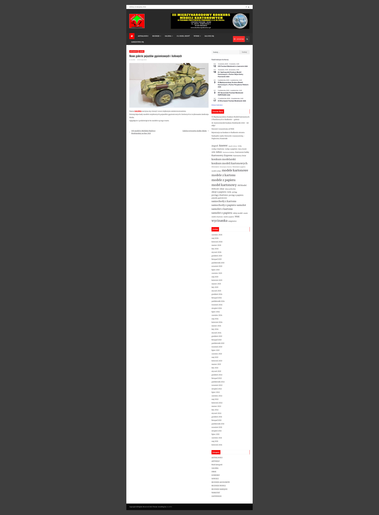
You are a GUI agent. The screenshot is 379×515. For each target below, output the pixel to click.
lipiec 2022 (216, 392)
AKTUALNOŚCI (143, 36)
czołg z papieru (231, 149)
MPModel (242, 185)
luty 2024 (215, 329)
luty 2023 (215, 368)
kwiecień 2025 (217, 280)
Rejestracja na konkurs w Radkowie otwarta (228, 132)
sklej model (238, 213)
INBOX (214, 472)
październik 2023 (218, 343)
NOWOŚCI (215, 479)
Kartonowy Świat (239, 156)
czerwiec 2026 (217, 235)
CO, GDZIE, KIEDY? (183, 36)
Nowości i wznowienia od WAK (223, 129)
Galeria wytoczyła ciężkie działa (194, 131)
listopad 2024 (217, 298)
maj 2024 (215, 319)
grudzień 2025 (217, 256)
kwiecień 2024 (217, 322)
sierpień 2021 (216, 431)
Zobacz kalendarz (217, 105)
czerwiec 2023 (217, 354)
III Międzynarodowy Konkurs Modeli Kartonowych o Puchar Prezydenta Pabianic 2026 (233, 84)
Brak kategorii (217, 465)
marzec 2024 (216, 326)
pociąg (234, 192)
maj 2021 (215, 441)
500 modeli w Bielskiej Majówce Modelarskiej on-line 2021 (143, 132)
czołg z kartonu (218, 149)
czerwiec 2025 (217, 273)
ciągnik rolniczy (232, 146)
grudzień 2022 (217, 375)
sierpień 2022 (217, 389)
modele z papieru (223, 180)
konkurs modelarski (224, 159)
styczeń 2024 (216, 333)
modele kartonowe (235, 170)
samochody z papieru (224, 205)
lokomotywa (215, 167)
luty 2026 (215, 249)
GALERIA (141, 51)
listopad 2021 (216, 420)
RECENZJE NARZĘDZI (219, 489)
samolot (241, 205)
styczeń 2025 (216, 291)
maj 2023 (215, 357)
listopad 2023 (216, 340)
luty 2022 (215, 410)
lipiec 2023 (216, 350)
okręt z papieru (219, 192)
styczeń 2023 (216, 371)
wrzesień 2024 (217, 305)
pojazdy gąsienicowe (219, 198)
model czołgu (216, 171)
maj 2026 (215, 238)
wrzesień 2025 (217, 266)
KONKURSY (216, 475)
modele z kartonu (223, 175)
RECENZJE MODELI (219, 486)
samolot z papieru (222, 212)
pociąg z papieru (236, 195)
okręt (222, 189)
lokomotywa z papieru (239, 167)
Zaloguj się (209, 36)
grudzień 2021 (217, 417)
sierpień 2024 (217, 308)
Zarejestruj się (137, 42)
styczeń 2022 (216, 413)
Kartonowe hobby (242, 152)
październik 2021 (218, 424)
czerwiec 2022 (217, 396)
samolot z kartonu (222, 208)
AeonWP (169, 507)
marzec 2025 (216, 284)
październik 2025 (218, 263)
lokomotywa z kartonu (226, 167)
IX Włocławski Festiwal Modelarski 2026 (232, 101)
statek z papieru (229, 217)
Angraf (215, 146)
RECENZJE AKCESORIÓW (221, 482)
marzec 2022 (216, 406)
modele (133, 59)
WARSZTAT (216, 493)
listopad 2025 (217, 259)
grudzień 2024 (217, 294)
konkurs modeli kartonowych (229, 163)
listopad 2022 (217, 378)
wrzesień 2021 (217, 427)
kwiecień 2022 (217, 403)
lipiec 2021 (215, 434)
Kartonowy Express (222, 155)
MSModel (215, 189)
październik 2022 (218, 382)
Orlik (229, 192)
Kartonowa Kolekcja (228, 152)
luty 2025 (215, 287)
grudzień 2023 (217, 336)
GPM (213, 152)
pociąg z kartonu (220, 195)
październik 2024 (218, 301)
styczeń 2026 (216, 252)
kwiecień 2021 (217, 445)
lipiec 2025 (216, 270)
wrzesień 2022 (217, 385)
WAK (237, 216)
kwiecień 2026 (217, 242)
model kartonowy (224, 185)
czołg (240, 146)
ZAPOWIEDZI (216, 496)
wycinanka (219, 220)
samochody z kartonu (224, 201)
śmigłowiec (232, 221)
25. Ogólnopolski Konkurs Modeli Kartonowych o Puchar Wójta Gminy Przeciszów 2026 (230, 74)
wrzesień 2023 (217, 347)
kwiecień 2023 (217, 361)
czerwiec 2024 (217, 315)
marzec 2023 (216, 364)
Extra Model (242, 149)
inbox (219, 152)
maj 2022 (215, 399)
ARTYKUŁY (216, 461)
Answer (223, 145)
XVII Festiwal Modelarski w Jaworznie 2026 (233, 66)
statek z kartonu (217, 217)
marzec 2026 (216, 245)
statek (245, 213)
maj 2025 (215, 277)
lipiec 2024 (216, 312)
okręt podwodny (230, 189)
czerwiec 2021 (217, 438)
